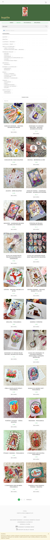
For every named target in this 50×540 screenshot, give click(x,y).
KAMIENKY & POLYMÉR (10, 75)
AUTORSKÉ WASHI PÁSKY (11, 60)
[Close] (48, 533)
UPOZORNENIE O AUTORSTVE (25, 522)
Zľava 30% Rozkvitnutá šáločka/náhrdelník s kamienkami (13, 257)
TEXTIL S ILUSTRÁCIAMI (9, 46)
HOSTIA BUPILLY (8, 89)
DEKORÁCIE (6, 62)
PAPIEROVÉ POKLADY (9, 51)
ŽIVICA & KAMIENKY (10, 73)
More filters (25, 97)
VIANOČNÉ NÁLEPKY (10, 84)
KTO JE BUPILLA (27, 22)
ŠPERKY (5, 72)
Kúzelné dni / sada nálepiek (13, 159)
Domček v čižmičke (36, 322)
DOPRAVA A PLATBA (25, 524)
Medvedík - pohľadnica (36, 420)
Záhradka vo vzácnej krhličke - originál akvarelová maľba (36, 127)
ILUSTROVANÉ (8, 76)
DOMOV (11, 22)
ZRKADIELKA (8, 68)
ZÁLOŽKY (7, 59)
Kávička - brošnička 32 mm (36, 159)
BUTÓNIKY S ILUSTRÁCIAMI (10, 66)
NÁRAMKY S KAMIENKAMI (11, 78)
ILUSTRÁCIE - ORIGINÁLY (9, 41)
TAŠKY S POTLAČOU (9, 48)
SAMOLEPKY (8, 91)
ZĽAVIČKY (6, 36)
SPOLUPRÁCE (37, 22)
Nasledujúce (29, 499)
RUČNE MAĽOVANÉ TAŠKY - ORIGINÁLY (14, 49)
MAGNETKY (7, 64)
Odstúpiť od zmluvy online (26, 529)
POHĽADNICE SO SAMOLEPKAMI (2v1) (14, 57)
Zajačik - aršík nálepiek (14, 190)
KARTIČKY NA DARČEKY (11, 86)
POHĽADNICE (8, 56)
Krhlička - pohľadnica (13, 322)
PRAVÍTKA (6, 39)
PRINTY (6, 83)
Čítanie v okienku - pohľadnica (14, 453)
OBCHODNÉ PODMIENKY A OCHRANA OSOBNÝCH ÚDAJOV (25, 519)
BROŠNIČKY (8, 69)
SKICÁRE (7, 53)
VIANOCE (6, 80)
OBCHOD (19, 22)
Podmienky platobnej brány (26, 526)
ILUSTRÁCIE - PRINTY (9, 44)
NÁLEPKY (7, 54)
